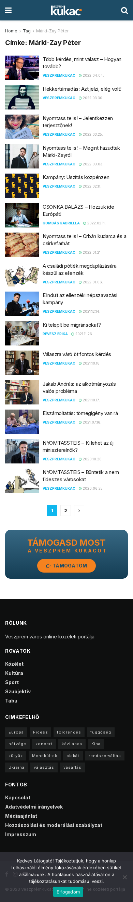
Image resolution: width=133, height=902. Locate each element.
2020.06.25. (93, 488)
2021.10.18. (91, 363)
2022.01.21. (92, 252)
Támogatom (69, 565)
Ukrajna (17, 767)
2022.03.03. (92, 164)
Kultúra (14, 673)
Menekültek (44, 755)
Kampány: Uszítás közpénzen (76, 177)
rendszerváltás (105, 755)
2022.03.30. (92, 98)
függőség (100, 732)
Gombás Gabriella (61, 223)
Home (11, 30)
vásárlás (72, 767)
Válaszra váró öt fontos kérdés (77, 354)
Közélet (14, 664)
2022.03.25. (92, 134)
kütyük (16, 755)
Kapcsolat (17, 797)
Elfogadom (68, 891)
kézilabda (72, 743)
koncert (44, 743)
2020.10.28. (92, 459)
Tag (27, 30)
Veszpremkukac (59, 75)
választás (44, 767)
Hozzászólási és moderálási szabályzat (53, 825)
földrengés (69, 732)
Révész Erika (55, 334)
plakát (72, 755)
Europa (16, 732)
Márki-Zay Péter (52, 30)
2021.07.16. (91, 422)
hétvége (17, 743)
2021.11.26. (83, 334)
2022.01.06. (92, 282)
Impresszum (20, 834)
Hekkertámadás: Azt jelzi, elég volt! (82, 89)
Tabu (11, 701)
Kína (96, 743)
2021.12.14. (91, 311)
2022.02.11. (91, 186)
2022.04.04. (93, 75)
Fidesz (40, 732)
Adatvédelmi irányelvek (34, 807)
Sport (12, 682)
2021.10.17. (91, 400)
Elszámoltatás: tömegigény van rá (80, 413)
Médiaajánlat (21, 816)
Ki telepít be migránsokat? (72, 325)
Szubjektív (18, 691)
